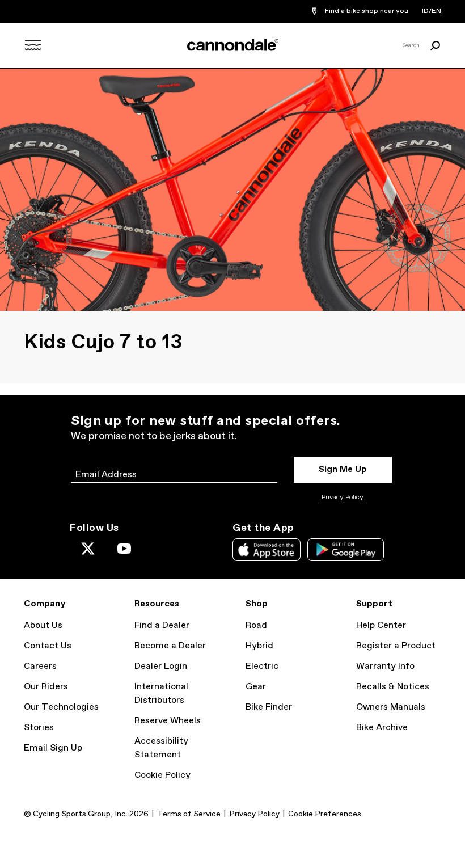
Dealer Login (160, 666)
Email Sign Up (53, 748)
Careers (40, 666)
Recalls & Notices (392, 687)
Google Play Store (345, 549)
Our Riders (46, 687)
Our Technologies (61, 707)
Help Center (381, 625)
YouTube (124, 548)
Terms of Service (189, 814)
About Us (43, 625)
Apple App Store (266, 549)
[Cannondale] (232, 45)
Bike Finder (269, 707)
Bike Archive (382, 728)
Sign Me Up (343, 469)
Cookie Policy (162, 775)
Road (256, 625)
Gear (256, 687)
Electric (262, 666)
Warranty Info (385, 666)
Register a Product (396, 646)
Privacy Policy (342, 497)
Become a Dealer (170, 646)
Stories (39, 728)
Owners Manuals (390, 707)
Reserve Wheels (167, 721)
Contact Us (47, 646)
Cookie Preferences (324, 814)
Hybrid (259, 646)
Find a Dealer (161, 625)
